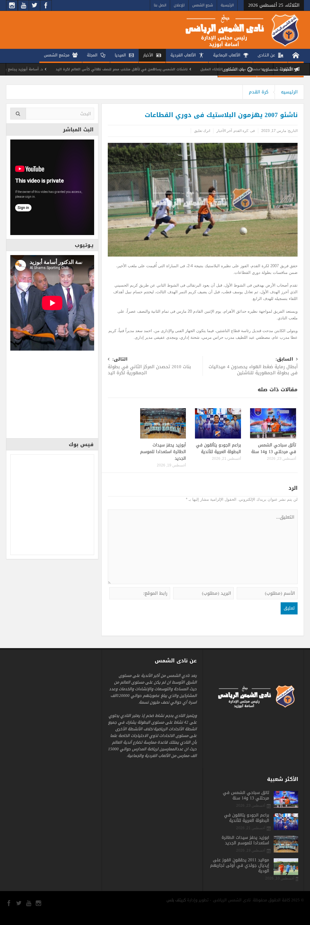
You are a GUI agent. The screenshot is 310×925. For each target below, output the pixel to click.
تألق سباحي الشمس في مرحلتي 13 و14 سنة (273, 448)
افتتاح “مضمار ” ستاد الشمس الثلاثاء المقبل (261, 69)
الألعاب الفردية (183, 55)
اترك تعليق (202, 131)
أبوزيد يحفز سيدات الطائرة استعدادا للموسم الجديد (163, 451)
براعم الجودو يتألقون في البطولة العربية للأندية (218, 448)
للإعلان (179, 5)
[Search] (18, 113)
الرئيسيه (289, 92)
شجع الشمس (202, 5)
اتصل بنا (160, 5)
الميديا (120, 55)
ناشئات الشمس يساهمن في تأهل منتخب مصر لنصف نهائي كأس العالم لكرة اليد (147, 69)
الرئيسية (227, 5)
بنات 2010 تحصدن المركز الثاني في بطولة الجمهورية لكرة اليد (149, 366)
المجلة (92, 55)
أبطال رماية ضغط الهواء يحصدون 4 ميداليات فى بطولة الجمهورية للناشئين (253, 366)
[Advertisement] (52, 396)
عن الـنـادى (266, 55)
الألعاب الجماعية (226, 55)
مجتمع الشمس (56, 55)
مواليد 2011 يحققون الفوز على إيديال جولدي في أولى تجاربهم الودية (239, 865)
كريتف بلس (176, 900)
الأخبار (148, 55)
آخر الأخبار (224, 131)
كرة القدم (259, 92)
